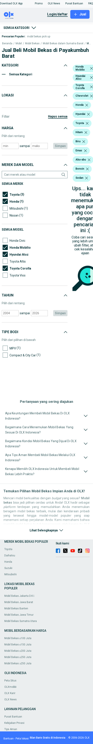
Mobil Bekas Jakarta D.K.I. (19, 595)
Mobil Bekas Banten (16, 608)
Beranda (7, 43)
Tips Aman (10, 729)
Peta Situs (10, 680)
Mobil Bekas (32, 43)
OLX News (10, 699)
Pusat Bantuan (13, 716)
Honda (8, 561)
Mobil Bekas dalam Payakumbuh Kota (89, 43)
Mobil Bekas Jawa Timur (19, 614)
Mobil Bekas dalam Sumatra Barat (63, 43)
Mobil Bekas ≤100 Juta (17, 638)
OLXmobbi (10, 686)
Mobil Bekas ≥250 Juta (17, 663)
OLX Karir (9, 693)
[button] (11, 3)
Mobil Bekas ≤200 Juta (17, 650)
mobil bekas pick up (38, 36)
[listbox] (91, 68)
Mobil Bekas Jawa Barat (18, 602)
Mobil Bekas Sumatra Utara (20, 621)
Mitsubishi (10, 574)
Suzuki (8, 568)
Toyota (8, 549)
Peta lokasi (22, 738)
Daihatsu (9, 555)
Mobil (19, 43)
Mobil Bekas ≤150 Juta (17, 644)
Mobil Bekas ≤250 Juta (17, 657)
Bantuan (8, 738)
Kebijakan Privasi (14, 722)
